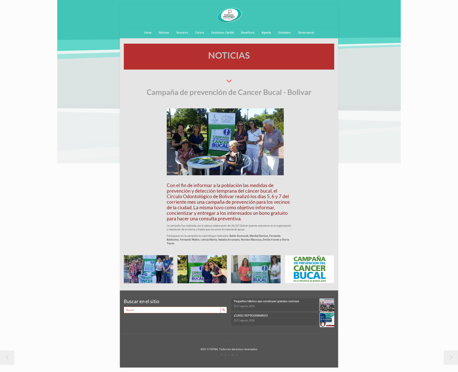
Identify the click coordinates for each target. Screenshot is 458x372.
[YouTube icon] (229, 354)
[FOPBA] (229, 15)
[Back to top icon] (229, 341)
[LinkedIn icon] (233, 354)
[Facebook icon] (221, 354)
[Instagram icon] (236, 354)
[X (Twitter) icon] (225, 354)
